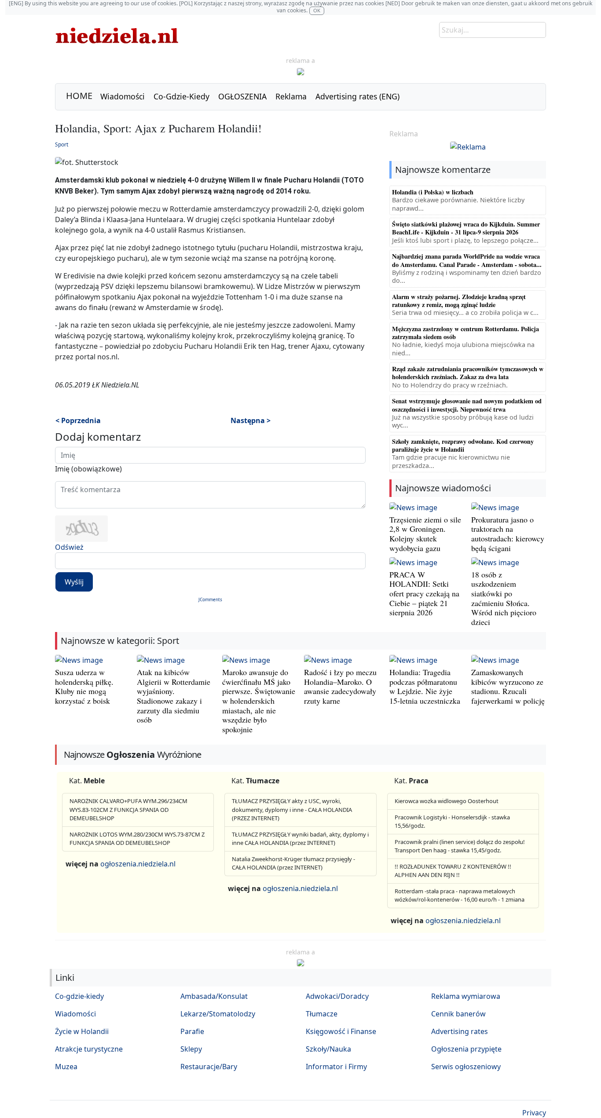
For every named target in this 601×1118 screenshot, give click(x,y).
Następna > (251, 420)
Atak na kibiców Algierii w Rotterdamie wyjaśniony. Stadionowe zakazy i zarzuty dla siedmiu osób (173, 696)
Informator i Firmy (336, 1066)
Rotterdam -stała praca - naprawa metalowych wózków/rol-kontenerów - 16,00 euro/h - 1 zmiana (459, 895)
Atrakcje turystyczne (89, 1049)
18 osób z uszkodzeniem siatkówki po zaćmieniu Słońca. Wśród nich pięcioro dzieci (503, 598)
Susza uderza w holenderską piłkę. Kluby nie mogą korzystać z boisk (84, 686)
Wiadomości (122, 96)
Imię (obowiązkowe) (88, 469)
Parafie (192, 1031)
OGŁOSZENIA (242, 96)
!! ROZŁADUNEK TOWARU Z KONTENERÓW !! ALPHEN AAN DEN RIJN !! (453, 870)
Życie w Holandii (82, 1031)
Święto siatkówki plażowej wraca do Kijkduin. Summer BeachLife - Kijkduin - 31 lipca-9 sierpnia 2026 (466, 228)
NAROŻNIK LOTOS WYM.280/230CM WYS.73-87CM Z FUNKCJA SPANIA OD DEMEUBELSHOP (137, 838)
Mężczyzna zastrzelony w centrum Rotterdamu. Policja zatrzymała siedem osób (465, 332)
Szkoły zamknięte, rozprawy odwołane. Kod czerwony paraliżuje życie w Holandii (463, 445)
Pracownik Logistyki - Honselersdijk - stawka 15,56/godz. (452, 821)
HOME (79, 96)
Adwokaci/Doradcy (337, 996)
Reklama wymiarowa (465, 996)
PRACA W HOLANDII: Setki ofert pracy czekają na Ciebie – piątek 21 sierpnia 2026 (424, 593)
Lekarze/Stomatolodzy (217, 1014)
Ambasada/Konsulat (214, 996)
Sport (61, 144)
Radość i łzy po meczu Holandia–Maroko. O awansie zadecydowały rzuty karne (340, 686)
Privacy (534, 1113)
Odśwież (69, 547)
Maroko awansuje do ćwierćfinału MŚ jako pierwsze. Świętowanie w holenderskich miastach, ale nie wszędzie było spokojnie (258, 700)
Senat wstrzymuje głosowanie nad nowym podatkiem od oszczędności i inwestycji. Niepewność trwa (467, 404)
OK (316, 10)
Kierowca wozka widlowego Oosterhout (446, 801)
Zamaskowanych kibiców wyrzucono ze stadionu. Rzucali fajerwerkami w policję (508, 686)
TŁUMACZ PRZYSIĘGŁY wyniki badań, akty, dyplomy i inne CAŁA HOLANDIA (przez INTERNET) (300, 838)
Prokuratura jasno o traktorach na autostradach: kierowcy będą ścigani (507, 533)
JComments (210, 599)
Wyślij (74, 582)
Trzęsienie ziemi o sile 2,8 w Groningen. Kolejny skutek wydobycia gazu (425, 533)
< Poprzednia (78, 420)
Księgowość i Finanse (341, 1031)
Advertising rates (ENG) (357, 96)
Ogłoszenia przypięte (466, 1049)
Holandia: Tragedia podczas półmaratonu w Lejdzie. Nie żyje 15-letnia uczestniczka (424, 686)
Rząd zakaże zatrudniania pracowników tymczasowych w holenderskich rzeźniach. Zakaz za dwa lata (467, 372)
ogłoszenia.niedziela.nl (138, 864)
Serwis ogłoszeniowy (466, 1066)
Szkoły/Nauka (328, 1049)
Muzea (66, 1066)
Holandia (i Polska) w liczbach (432, 192)
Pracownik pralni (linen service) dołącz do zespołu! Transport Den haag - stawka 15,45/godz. (460, 846)
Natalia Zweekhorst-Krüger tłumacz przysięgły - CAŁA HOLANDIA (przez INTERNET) (293, 863)
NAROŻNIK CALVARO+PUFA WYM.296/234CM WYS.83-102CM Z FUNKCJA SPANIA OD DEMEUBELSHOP (128, 809)
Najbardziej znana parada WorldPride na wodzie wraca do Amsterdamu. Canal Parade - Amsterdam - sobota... (467, 260)
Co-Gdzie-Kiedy (181, 96)
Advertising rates (459, 1031)
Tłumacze (321, 1014)
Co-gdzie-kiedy (79, 996)
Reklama (291, 96)
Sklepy (191, 1049)
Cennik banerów (458, 1014)
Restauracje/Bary (208, 1066)
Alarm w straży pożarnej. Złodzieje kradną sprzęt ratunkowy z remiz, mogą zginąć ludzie (459, 300)
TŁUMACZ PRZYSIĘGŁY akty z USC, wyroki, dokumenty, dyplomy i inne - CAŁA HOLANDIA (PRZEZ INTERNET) (292, 809)
